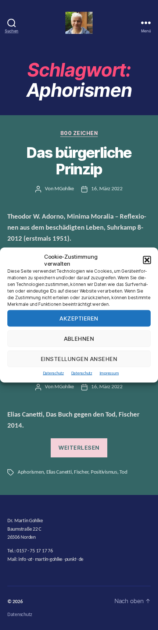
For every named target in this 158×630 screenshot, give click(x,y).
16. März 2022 (107, 189)
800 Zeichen (79, 133)
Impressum (109, 373)
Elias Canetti (59, 472)
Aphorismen (31, 472)
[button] (147, 260)
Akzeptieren (79, 318)
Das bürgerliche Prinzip (78, 161)
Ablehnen (79, 338)
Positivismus (104, 472)
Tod (123, 472)
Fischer (81, 472)
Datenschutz (53, 373)
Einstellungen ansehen (79, 358)
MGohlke (64, 189)
